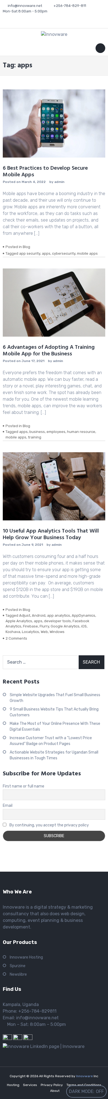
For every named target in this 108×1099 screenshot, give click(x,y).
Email (7, 805)
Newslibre (18, 974)
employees (56, 432)
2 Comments (16, 638)
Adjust (24, 615)
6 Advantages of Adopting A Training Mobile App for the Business (49, 350)
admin (59, 182)
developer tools (57, 621)
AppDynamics (83, 615)
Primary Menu (100, 49)
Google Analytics (65, 626)
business (37, 432)
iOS (84, 626)
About (55, 1091)
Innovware (85, 1076)
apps (46, 253)
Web (44, 632)
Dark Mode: (81, 1091)
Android (38, 615)
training (34, 437)
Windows (57, 632)
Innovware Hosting (26, 957)
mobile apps (87, 253)
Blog (26, 247)
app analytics (58, 615)
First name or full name (23, 786)
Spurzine (17, 966)
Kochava (13, 632)
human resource (81, 432)
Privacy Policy (52, 1085)
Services (30, 1085)
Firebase (30, 626)
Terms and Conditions (83, 1085)
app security (29, 253)
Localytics (30, 632)
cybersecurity (63, 253)
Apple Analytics (19, 621)
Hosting (13, 1085)
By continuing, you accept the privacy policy (49, 825)
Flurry (44, 626)
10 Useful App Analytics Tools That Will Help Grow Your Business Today (51, 534)
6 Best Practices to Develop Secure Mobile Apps (45, 171)
